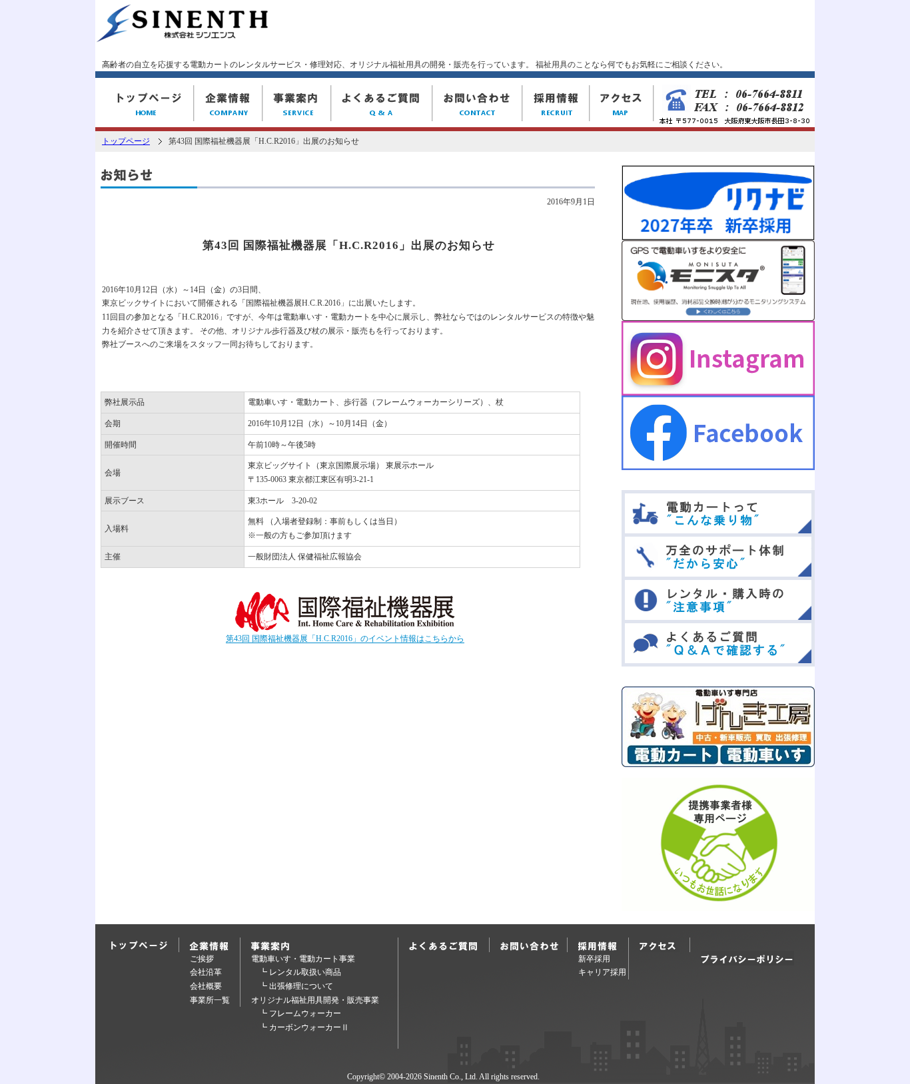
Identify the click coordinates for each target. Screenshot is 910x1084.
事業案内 (296, 104)
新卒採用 (594, 959)
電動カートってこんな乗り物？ (718, 513)
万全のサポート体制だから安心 (718, 557)
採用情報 (556, 104)
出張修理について (301, 986)
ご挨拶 (202, 959)
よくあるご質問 (381, 104)
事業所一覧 (210, 1000)
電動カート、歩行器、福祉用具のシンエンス (144, 104)
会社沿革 (206, 972)
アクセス (622, 104)
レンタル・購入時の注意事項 (718, 600)
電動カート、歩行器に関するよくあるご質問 (445, 945)
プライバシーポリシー (747, 958)
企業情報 (228, 104)
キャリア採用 (602, 972)
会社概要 (206, 986)
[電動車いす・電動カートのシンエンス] (182, 36)
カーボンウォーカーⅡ (309, 1027)
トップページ (126, 141)
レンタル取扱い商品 (305, 972)
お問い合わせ (477, 104)
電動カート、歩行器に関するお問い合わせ (533, 945)
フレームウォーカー (305, 1013)
